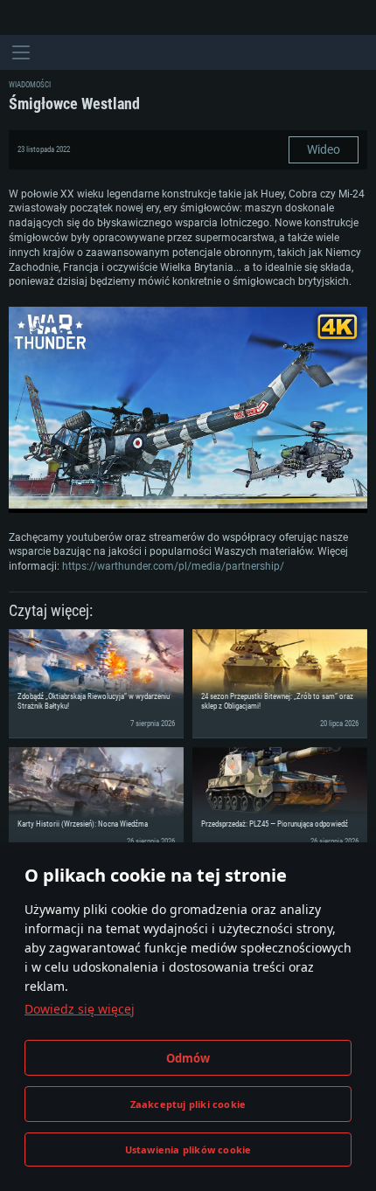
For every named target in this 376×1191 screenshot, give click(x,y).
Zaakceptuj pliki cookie (188, 1104)
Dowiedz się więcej (79, 1009)
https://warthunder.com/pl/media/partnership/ (173, 566)
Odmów (188, 1058)
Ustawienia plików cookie (188, 1149)
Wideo (323, 149)
